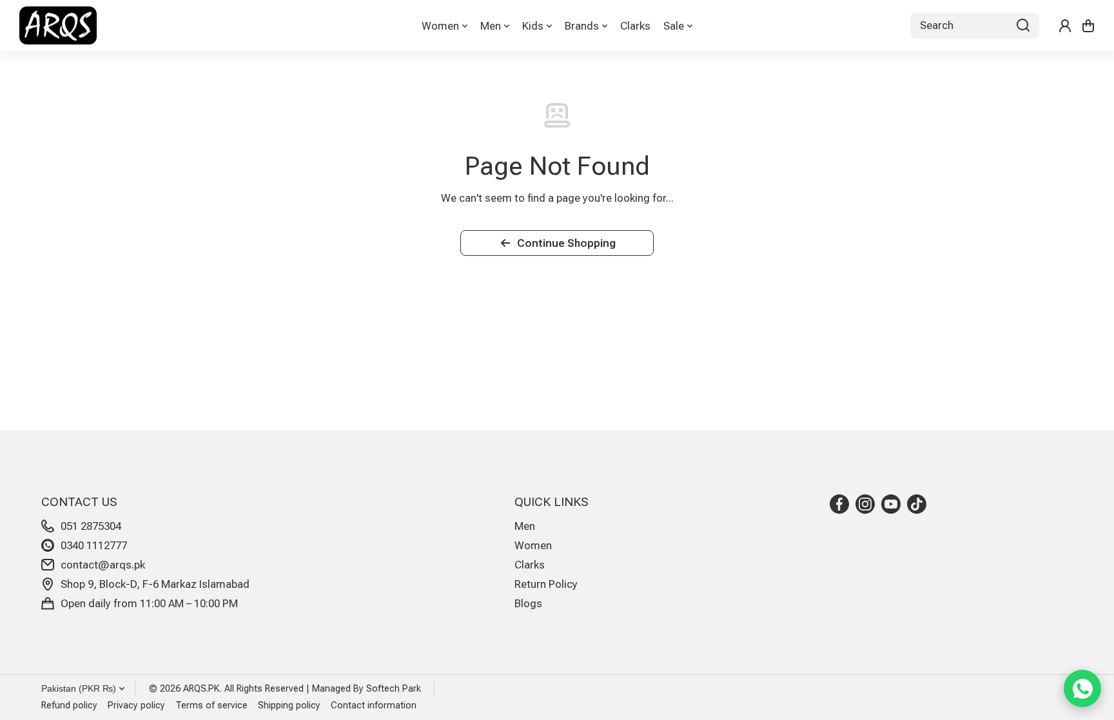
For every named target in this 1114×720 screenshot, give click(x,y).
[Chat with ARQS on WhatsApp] (1082, 688)
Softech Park (393, 688)
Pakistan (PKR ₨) (78, 688)
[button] (1088, 25)
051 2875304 (91, 526)
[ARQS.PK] (58, 25)
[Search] (1023, 26)
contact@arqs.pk (103, 564)
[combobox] (974, 26)
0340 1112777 (94, 545)
